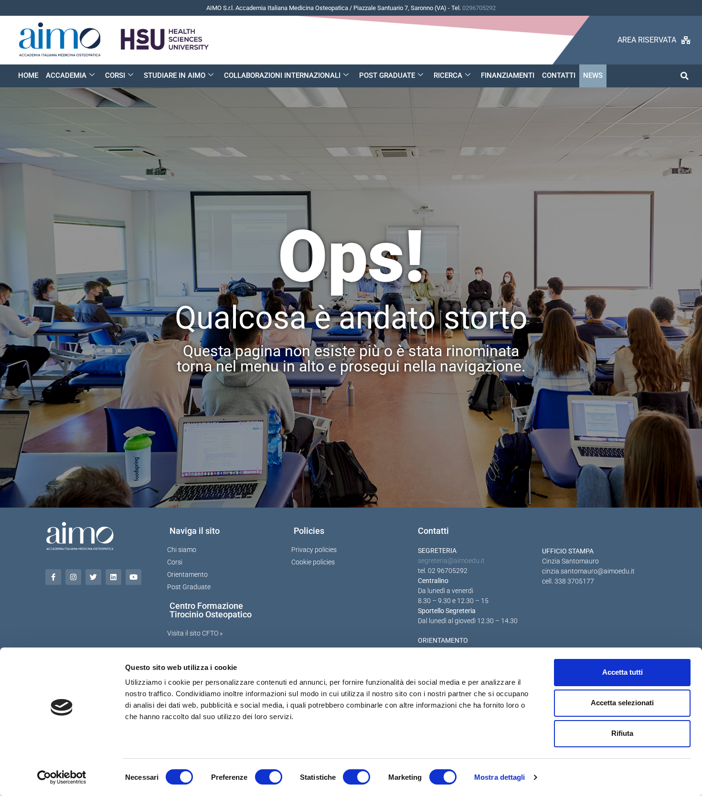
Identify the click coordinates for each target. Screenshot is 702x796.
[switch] (268, 777)
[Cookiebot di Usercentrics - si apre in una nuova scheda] (62, 777)
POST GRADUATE (387, 75)
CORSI (115, 75)
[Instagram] (73, 577)
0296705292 (479, 7)
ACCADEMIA (66, 75)
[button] (684, 76)
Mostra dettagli (499, 777)
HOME (28, 75)
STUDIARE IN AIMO (174, 75)
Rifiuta (622, 733)
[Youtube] (133, 577)
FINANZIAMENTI (507, 75)
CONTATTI (558, 75)
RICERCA (448, 75)
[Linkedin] (113, 577)
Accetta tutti (622, 672)
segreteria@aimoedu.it (451, 560)
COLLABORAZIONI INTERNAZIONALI (282, 75)
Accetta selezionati (622, 703)
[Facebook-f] (53, 577)
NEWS (593, 75)
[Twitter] (93, 577)
